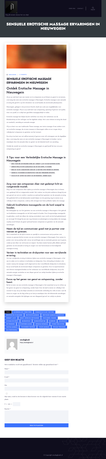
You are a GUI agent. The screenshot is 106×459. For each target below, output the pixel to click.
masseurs (52, 321)
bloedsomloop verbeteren (23, 312)
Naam (7, 369)
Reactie (7, 409)
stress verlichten (58, 324)
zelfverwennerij (11, 330)
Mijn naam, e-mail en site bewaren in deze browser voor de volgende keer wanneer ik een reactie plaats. (35, 398)
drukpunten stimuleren (14, 315)
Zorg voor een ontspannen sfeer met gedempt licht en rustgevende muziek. (35, 163)
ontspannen (10, 324)
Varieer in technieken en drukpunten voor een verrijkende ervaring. (33, 172)
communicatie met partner (44, 312)
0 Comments (23, 74)
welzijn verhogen (59, 327)
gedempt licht (11, 318)
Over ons (72, 8)
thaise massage (44, 327)
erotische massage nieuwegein (53, 315)
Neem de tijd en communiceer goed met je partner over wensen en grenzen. (35, 169)
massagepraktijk (39, 321)
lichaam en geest (12, 321)
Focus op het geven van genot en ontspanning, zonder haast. (31, 175)
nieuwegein (63, 321)
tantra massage (11, 327)
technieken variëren (28, 327)
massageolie (26, 321)
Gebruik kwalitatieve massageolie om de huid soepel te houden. (31, 166)
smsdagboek (12, 74)
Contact (80, 8)
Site (6, 385)
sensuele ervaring (42, 324)
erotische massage (32, 315)
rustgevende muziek (25, 324)
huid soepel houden (49, 318)
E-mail (7, 377)
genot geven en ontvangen (29, 318)
